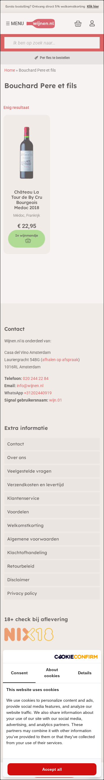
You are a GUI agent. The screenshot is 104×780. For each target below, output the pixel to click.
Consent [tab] (19, 673)
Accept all (52, 769)
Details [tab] (85, 673)
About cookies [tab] (52, 672)
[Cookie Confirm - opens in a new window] (76, 656)
